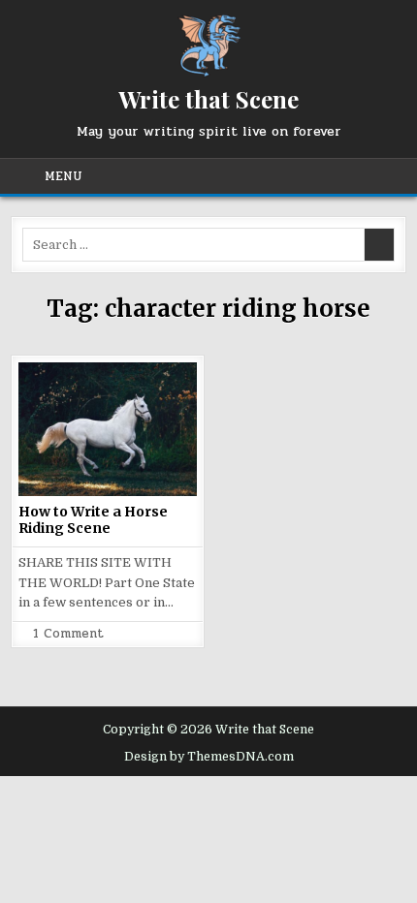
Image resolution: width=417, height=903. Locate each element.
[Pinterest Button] (269, 176)
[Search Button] (386, 176)
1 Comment (68, 634)
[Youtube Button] (339, 176)
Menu (63, 176)
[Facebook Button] (246, 176)
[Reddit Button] (362, 176)
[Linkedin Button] (293, 176)
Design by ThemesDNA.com (209, 756)
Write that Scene (208, 98)
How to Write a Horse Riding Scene (93, 520)
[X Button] (223, 176)
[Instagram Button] (316, 176)
